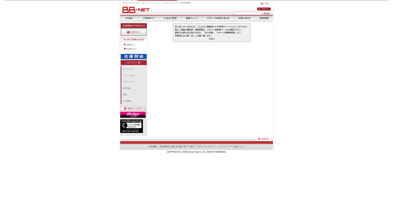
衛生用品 (127, 88)
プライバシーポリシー (206, 146)
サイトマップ (225, 146)
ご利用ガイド (148, 18)
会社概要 (153, 146)
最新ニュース (191, 18)
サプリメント (129, 82)
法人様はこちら (131, 48)
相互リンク (239, 146)
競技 (125, 94)
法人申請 (266, 3)
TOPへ (212, 38)
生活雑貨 (127, 101)
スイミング (128, 69)
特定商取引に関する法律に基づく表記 (177, 146)
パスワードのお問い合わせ (218, 18)
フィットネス (129, 75)
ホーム (129, 18)
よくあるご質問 (170, 18)
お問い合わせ (244, 18)
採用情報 (264, 18)
